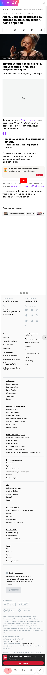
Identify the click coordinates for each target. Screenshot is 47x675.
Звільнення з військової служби (17, 438)
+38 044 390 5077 (31, 301)
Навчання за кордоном (14, 522)
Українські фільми (12, 491)
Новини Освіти (12, 507)
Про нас (5, 334)
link (26, 310)
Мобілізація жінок (12, 444)
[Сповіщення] (44, 3)
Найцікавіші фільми (13, 488)
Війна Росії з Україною (15, 406)
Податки (9, 475)
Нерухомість (11, 530)
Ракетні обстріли (12, 409)
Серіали (9, 500)
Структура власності (32, 353)
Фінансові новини (12, 469)
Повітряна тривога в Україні (16, 418)
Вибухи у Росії (11, 424)
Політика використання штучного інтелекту (11, 363)
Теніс (8, 555)
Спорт (8, 546)
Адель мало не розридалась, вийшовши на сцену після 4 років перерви (34, 9)
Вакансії (28, 350)
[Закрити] (42, 656)
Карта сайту (29, 361)
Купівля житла (11, 536)
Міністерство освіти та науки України (19, 510)
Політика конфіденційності (12, 359)
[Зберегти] (40, 30)
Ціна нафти (10, 463)
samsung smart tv (24, 610)
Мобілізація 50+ (11, 440)
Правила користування (10, 356)
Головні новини (12, 384)
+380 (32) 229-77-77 (15, 641)
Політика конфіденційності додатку (12, 368)
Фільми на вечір (12, 494)
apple (24, 604)
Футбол (9, 552)
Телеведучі (6, 348)
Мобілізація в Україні (15, 435)
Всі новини (10, 381)
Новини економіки (14, 460)
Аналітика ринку (12, 532)
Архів (27, 357)
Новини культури (16, 9)
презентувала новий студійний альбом (27, 186)
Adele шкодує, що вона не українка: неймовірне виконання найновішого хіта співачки (22, 194)
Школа (8, 513)
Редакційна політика (10, 341)
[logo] (14, 3)
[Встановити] (23, 660)
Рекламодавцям (8, 352)
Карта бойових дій (13, 412)
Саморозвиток (11, 519)
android (9, 604)
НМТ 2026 (9, 516)
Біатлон (9, 558)
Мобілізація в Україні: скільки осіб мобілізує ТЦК (23, 452)
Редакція (6, 337)
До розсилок (14, 590)
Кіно (8, 485)
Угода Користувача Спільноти (31, 334)
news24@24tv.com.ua (10, 301)
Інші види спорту (12, 561)
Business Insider (28, 120)
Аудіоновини (10, 396)
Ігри (26, 364)
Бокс (8, 549)
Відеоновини (11, 393)
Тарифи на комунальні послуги (17, 472)
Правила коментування (33, 339)
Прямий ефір (11, 390)
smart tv (9, 610)
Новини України (12, 387)
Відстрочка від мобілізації (15, 450)
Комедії (9, 497)
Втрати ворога (11, 427)
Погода (8, 399)
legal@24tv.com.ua (28, 643)
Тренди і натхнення (13, 539)
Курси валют (10, 466)
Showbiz (5, 9)
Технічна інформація (32, 342)
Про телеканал (8, 345)
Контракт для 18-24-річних (15, 447)
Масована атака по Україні (15, 421)
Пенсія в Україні (12, 478)
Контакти (28, 346)
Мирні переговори (13, 415)
